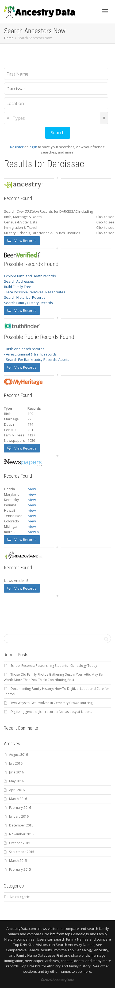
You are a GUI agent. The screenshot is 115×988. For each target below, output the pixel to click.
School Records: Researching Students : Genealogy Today (53, 665)
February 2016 (20, 807)
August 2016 (18, 754)
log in (33, 146)
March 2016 (18, 798)
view (32, 488)
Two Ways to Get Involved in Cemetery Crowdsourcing (51, 703)
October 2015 (19, 843)
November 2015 (21, 834)
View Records (25, 240)
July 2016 (15, 763)
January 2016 (19, 816)
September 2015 (21, 851)
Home (8, 38)
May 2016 (16, 781)
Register (17, 146)
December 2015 (21, 825)
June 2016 (16, 772)
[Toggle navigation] (105, 11)
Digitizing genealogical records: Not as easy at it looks (51, 711)
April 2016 (17, 790)
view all (34, 531)
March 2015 (18, 860)
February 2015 (20, 869)
